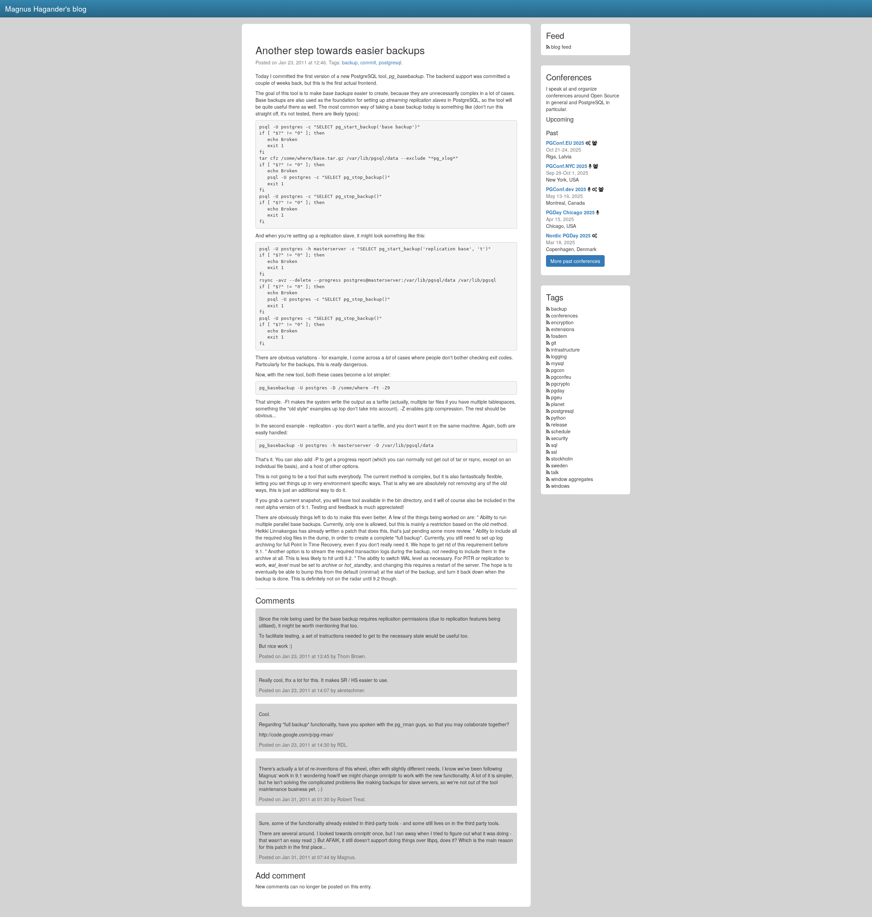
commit (368, 62)
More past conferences (575, 261)
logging (559, 356)
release (559, 424)
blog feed (560, 46)
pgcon (557, 370)
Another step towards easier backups (340, 50)
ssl (554, 451)
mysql (557, 363)
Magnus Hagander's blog (46, 8)
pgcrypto (560, 383)
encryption (562, 322)
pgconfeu (561, 376)
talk (555, 472)
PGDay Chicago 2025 (570, 212)
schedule (561, 431)
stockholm (562, 458)
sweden (559, 465)
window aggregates (572, 479)
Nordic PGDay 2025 (568, 235)
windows (560, 485)
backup (350, 62)
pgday (557, 390)
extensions (562, 329)
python (558, 417)
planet (557, 404)
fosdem (559, 335)
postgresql (390, 62)
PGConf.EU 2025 (565, 142)
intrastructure (565, 349)
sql (554, 444)
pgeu (556, 397)
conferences (564, 315)
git (553, 342)
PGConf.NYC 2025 (566, 165)
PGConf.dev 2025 (566, 189)
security (559, 438)
